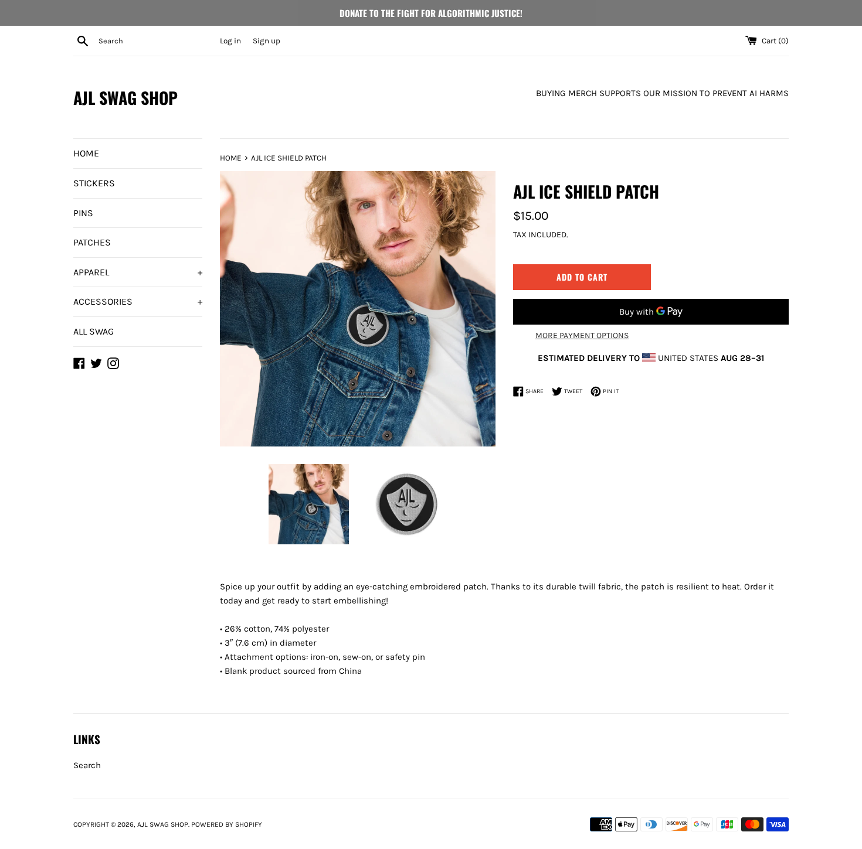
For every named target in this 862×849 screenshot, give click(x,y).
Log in (230, 40)
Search (87, 765)
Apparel (137, 272)
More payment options (582, 335)
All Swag (93, 331)
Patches (92, 242)
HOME (86, 153)
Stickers (94, 183)
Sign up (266, 40)
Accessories (137, 301)
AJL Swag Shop (125, 97)
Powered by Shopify (226, 824)
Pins (83, 213)
